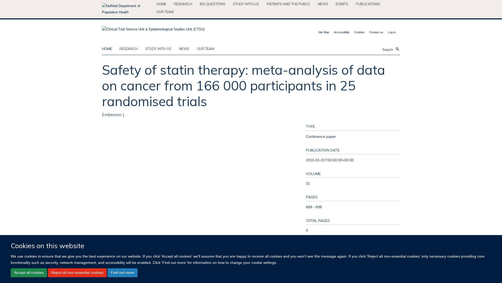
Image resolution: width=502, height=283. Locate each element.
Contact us (376, 32)
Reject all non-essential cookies (77, 272)
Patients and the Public (288, 4)
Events (342, 4)
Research (183, 4)
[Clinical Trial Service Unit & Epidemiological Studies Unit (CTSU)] (153, 28)
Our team (165, 12)
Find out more (122, 272)
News (323, 4)
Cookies (359, 32)
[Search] (397, 49)
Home (161, 4)
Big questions (212, 4)
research (128, 49)
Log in (392, 32)
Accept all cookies (29, 272)
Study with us (246, 4)
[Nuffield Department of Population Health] (127, 9)
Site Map (323, 32)
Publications (368, 4)
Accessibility (342, 32)
